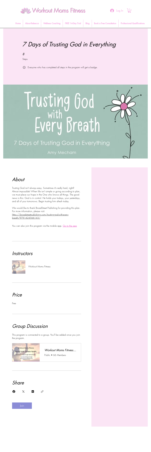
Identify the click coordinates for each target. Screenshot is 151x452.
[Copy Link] (42, 391)
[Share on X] (23, 391)
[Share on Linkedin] (33, 391)
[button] (129, 10)
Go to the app (70, 225)
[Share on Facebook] (14, 391)
